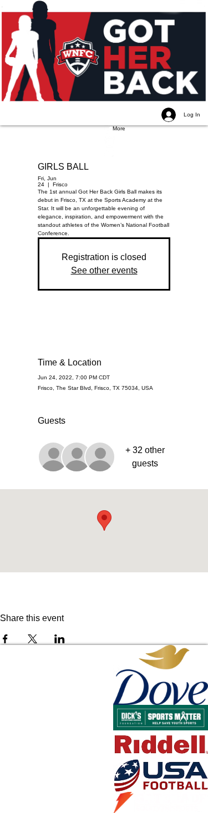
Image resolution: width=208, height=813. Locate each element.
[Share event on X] (32, 638)
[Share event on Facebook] (5, 638)
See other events (104, 270)
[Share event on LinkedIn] (59, 638)
